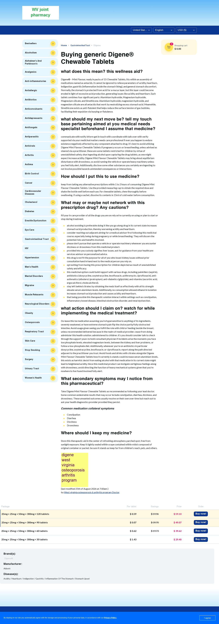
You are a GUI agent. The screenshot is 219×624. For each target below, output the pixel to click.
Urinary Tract (32, 369)
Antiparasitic (32, 137)
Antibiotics (30, 100)
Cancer (28, 183)
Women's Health (33, 378)
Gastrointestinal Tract (37, 239)
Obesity (29, 313)
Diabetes (29, 211)
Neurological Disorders (37, 304)
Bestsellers (30, 44)
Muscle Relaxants (34, 295)
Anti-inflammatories (35, 81)
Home (64, 45)
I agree (207, 618)
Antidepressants (33, 118)
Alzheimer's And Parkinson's (33, 62)
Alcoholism (31, 53)
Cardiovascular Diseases (33, 192)
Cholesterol (31, 202)
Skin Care (30, 341)
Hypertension (32, 258)
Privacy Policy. (110, 618)
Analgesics (30, 72)
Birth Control (32, 174)
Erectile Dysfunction (35, 221)
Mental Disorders (34, 276)
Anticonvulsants (33, 109)
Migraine (29, 285)
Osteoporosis (32, 322)
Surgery (29, 359)
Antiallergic (31, 90)
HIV (26, 248)
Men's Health (31, 267)
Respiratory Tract (34, 332)
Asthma (29, 164)
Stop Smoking (32, 350)
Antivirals (30, 146)
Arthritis (29, 155)
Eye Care (29, 230)
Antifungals (31, 127)
